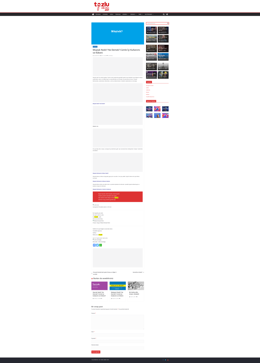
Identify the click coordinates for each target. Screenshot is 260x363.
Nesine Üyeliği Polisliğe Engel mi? (150, 37)
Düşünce (132, 14)
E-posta (93, 338)
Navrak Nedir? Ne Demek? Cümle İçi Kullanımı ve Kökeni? (99, 294)
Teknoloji (117, 14)
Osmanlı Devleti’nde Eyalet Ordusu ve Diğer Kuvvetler (104, 273)
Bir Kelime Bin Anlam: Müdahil (134, 293)
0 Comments (110, 55)
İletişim (147, 92)
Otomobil (105, 14)
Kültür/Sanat (148, 14)
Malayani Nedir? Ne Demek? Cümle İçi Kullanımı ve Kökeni (117, 294)
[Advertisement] (118, 66)
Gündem (125, 14)
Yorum (93, 313)
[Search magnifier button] (168, 23)
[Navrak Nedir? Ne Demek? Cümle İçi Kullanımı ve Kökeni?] (99, 282)
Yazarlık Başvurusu (150, 96)
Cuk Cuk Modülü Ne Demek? (151, 74)
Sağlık (111, 14)
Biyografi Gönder (149, 85)
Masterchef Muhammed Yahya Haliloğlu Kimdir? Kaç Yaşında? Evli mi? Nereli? (163, 27)
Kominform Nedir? (137, 272)
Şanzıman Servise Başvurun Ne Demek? (150, 64)
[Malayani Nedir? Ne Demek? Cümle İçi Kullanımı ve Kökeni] (118, 282)
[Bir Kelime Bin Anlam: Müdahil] (136, 282)
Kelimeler (95, 46)
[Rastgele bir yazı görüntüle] (167, 14)
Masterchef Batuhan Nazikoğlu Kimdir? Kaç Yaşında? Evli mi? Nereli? (163, 35)
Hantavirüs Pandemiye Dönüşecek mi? (163, 47)
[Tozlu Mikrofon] (93, 14)
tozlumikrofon (96, 55)
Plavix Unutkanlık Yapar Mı (161, 55)
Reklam (147, 94)
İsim (92, 331)
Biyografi (98, 14)
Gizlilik (147, 87)
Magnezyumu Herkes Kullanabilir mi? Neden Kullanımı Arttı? (151, 45)
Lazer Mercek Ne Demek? (163, 74)
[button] (127, 14)
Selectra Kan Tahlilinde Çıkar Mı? (151, 55)
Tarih (140, 14)
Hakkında (148, 90)
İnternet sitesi (95, 345)
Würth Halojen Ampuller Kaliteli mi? (163, 65)
